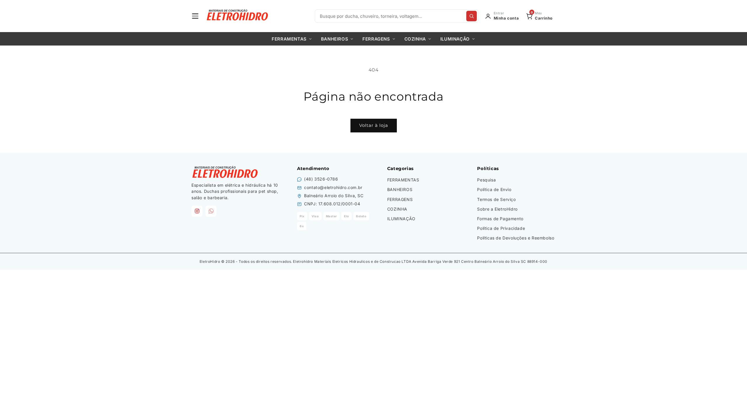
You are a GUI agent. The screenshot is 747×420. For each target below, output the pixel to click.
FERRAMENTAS (289, 39)
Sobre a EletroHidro (497, 208)
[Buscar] (471, 16)
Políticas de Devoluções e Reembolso (515, 237)
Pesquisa (486, 179)
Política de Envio (494, 189)
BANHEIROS (334, 39)
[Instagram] (197, 211)
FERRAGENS (376, 39)
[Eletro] (238, 16)
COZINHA (415, 39)
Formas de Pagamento (500, 218)
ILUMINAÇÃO (455, 39)
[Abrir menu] (195, 16)
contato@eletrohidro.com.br (333, 187)
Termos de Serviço (496, 199)
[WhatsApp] (211, 211)
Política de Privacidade (501, 228)
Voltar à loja (373, 125)
